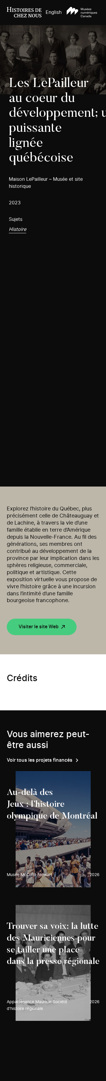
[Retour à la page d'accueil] (24, 12)
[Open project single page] (53, 829)
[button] (81, 12)
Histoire (17, 229)
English (54, 12)
